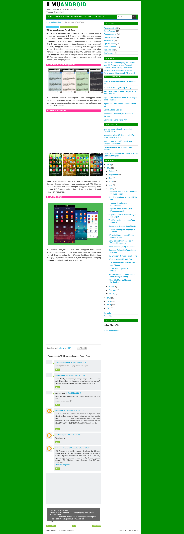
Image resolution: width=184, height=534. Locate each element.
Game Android (110, 37)
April (111, 188)
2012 (109, 305)
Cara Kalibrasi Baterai (113, 110)
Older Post (97, 525)
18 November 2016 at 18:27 (79, 448)
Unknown (59, 410)
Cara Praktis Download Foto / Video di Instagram (121, 242)
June (111, 181)
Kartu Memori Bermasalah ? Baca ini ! (119, 73)
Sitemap (87, 17)
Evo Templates (132, 530)
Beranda (107, 313)
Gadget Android (110, 34)
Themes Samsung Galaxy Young (117, 87)
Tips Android (109, 50)
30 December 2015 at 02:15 (73, 410)
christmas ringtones (62, 465)
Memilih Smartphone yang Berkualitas (119, 62)
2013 (109, 301)
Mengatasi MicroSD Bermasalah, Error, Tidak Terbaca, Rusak (120, 136)
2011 (108, 308)
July (110, 178)
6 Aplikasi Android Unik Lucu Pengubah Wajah (120, 210)
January (112, 293)
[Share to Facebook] (85, 348)
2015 (109, 168)
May (111, 185)
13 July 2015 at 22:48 (73, 393)
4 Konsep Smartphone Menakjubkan (118, 204)
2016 (109, 164)
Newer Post (51, 525)
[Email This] (78, 348)
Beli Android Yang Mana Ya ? (115, 120)
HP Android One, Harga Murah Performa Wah (121, 236)
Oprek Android (110, 43)
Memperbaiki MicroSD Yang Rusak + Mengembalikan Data (119, 142)
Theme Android (110, 47)
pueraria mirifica (61, 375)
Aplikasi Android (53, 27)
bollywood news (61, 448)
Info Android (108, 40)
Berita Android (109, 31)
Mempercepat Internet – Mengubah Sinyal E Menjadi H (118, 130)
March (111, 286)
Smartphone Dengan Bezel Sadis (122, 226)
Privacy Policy (62, 17)
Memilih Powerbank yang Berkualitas (119, 65)
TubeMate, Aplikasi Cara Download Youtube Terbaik (123, 193)
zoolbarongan (60, 435)
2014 (109, 298)
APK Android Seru (62, 363)
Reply (57, 369)
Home (50, 17)
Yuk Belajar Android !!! (66, 530)
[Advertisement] (74, 131)
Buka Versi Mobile (111, 331)
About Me (108, 316)
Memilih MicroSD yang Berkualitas (118, 68)
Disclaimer (76, 17)
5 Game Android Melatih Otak (121, 259)
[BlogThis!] (81, 348)
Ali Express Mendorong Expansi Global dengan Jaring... (122, 275)
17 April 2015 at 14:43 (77, 375)
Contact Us (99, 17)
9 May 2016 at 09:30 (74, 435)
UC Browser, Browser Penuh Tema (123, 256)
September (113, 174)
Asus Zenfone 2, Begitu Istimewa (122, 247)
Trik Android (108, 53)
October (112, 171)
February (112, 290)
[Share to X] (83, 348)
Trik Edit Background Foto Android (118, 70)
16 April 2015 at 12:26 (78, 363)
